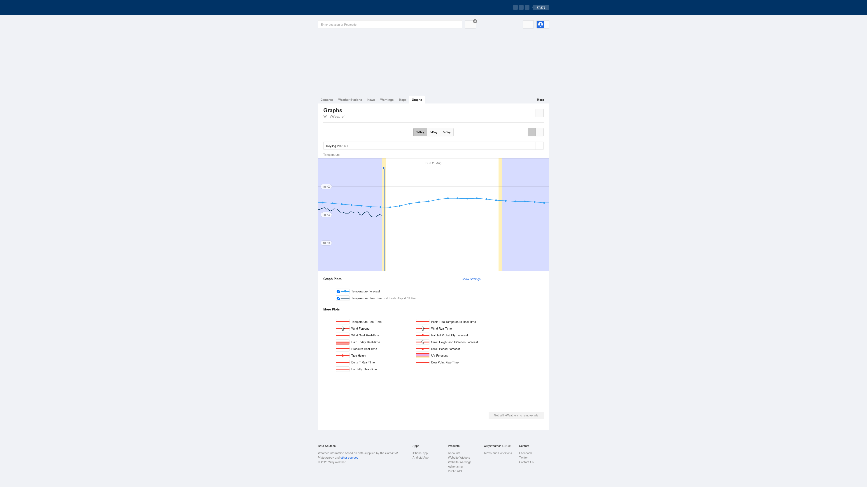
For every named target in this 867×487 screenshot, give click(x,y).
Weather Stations (350, 99)
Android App (421, 457)
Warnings (387, 99)
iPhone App (420, 453)
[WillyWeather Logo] (339, 7)
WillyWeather (334, 116)
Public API (455, 471)
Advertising (455, 466)
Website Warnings (459, 462)
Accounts (454, 453)
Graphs (417, 99)
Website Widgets (459, 457)
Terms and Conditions (498, 453)
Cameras (327, 99)
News (371, 99)
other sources (349, 457)
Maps (402, 99)
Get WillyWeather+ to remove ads (516, 415)
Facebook (525, 453)
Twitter (523, 457)
